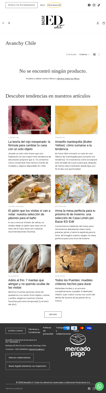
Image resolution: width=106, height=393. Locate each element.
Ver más (53, 314)
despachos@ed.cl (36, 349)
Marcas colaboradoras (19, 357)
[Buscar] (9, 23)
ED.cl (42, 5)
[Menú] (3, 23)
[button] (84, 54)
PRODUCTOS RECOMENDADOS (21, 5)
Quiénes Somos (15, 331)
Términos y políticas (14, 388)
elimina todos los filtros (68, 78)
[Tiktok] (98, 5)
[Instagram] (94, 5)
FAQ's (76, 330)
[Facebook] (89, 5)
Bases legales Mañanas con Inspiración (27, 366)
